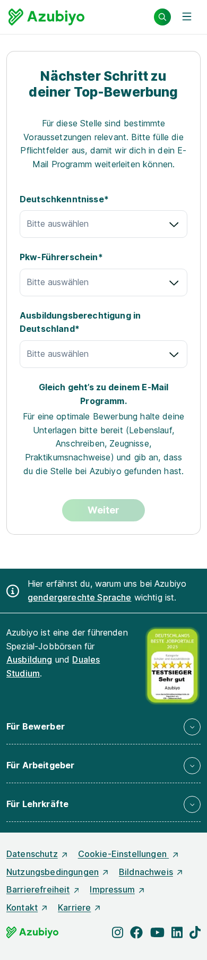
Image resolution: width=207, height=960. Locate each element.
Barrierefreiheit (38, 889)
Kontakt (22, 907)
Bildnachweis (146, 872)
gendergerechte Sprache (80, 597)
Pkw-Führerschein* (61, 257)
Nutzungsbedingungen (52, 872)
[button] (103, 726)
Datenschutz (32, 853)
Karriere (74, 907)
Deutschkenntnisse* (64, 199)
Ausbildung (29, 659)
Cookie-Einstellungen (123, 853)
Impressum (112, 889)
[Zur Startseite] (46, 16)
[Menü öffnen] (187, 17)
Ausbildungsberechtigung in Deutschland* (80, 322)
